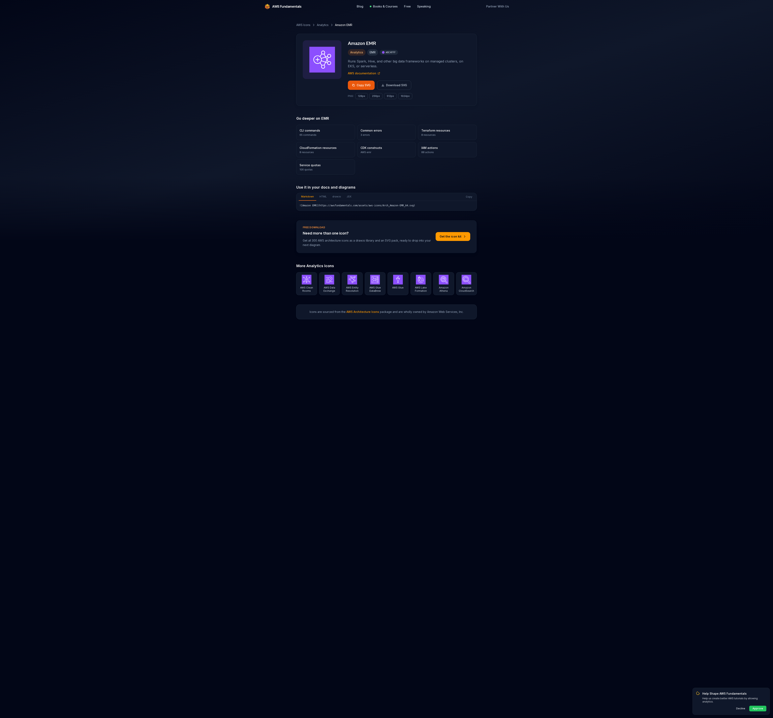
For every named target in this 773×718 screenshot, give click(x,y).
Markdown (307, 196)
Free (407, 6)
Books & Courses (385, 6)
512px (390, 96)
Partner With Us (497, 6)
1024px (405, 96)
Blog (360, 6)
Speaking (424, 6)
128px (361, 96)
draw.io (336, 196)
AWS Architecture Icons (362, 311)
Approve (757, 708)
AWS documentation (362, 73)
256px (376, 96)
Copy (469, 196)
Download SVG (396, 85)
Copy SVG (364, 85)
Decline (740, 708)
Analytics (323, 25)
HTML (323, 196)
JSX (349, 196)
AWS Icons (303, 25)
